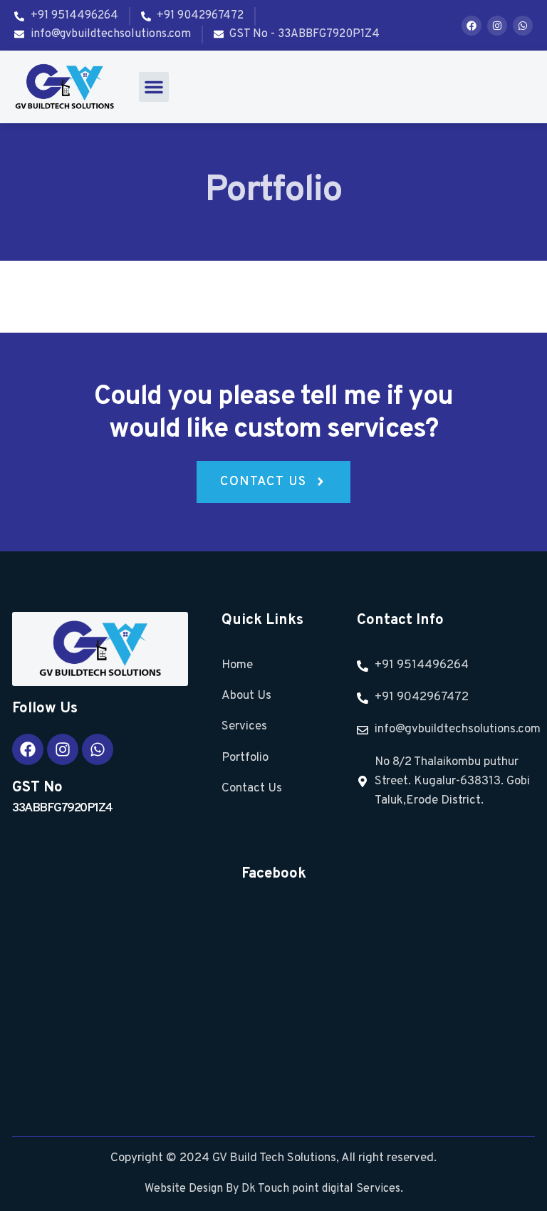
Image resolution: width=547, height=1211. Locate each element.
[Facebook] (471, 26)
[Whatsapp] (523, 26)
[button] (154, 87)
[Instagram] (497, 26)
